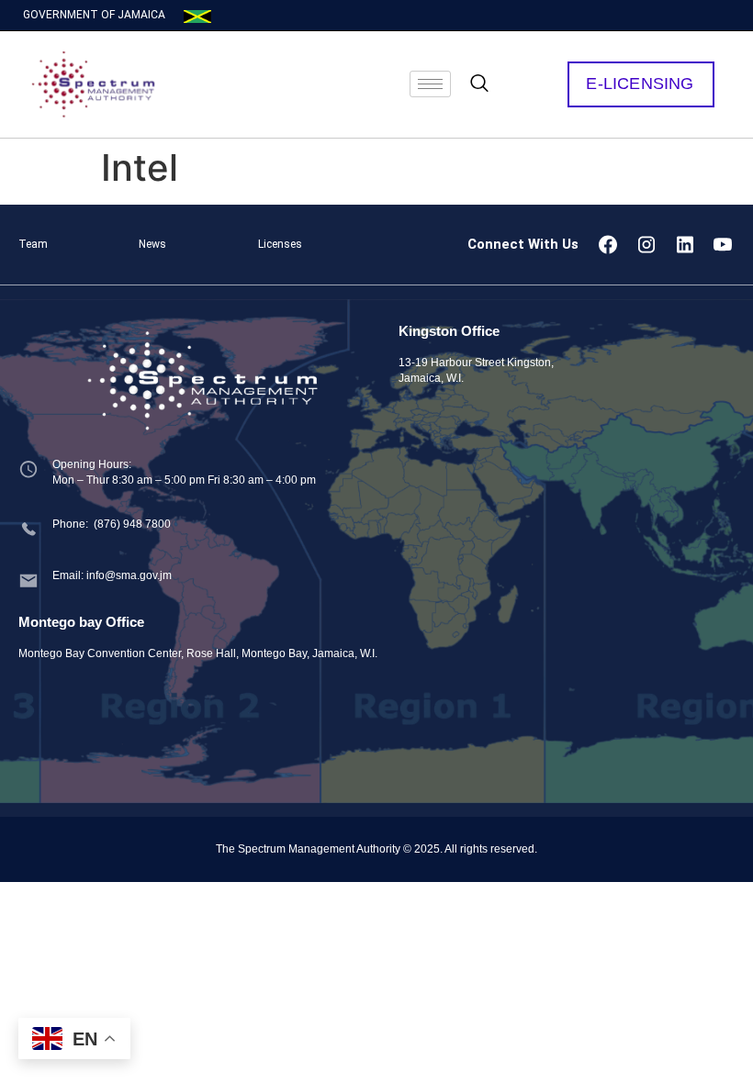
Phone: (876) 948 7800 (111, 524)
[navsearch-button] (479, 84)
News (152, 244)
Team (33, 244)
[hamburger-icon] (430, 84)
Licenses (280, 244)
